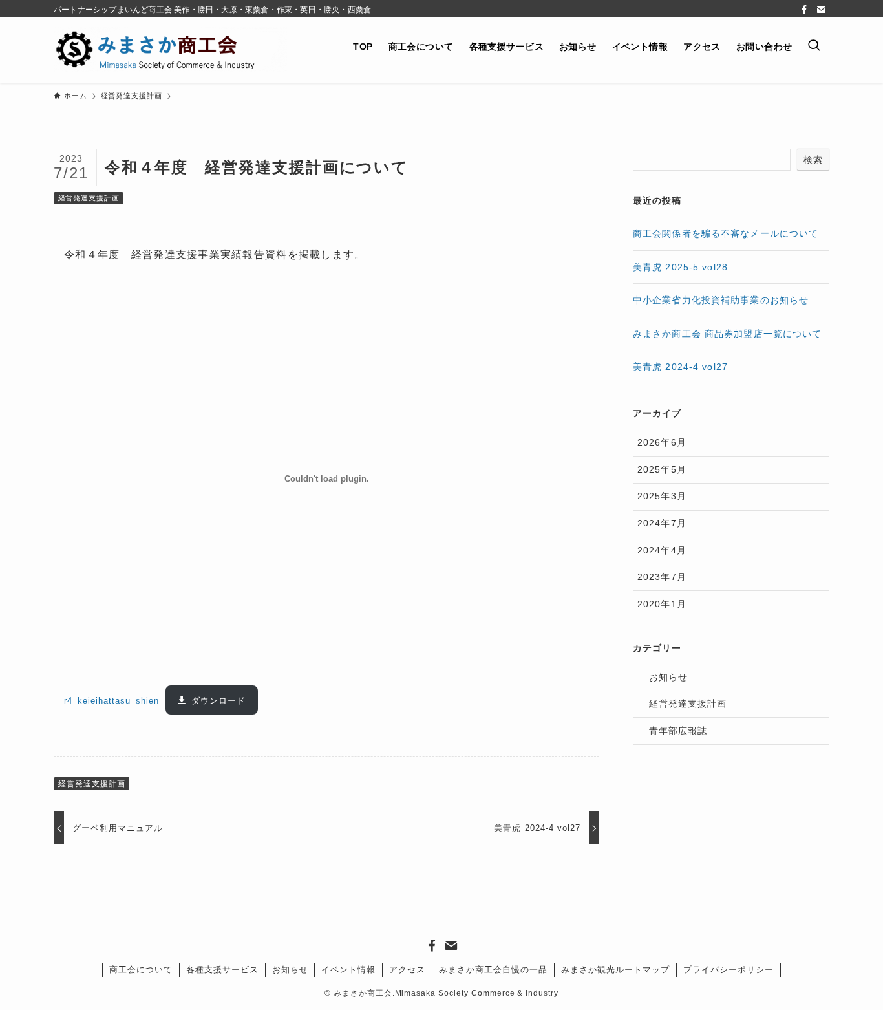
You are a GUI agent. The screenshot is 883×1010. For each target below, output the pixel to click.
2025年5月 (661, 469)
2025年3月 (661, 496)
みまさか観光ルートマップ (615, 969)
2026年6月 (661, 442)
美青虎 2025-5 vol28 (680, 267)
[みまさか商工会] (170, 49)
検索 (813, 160)
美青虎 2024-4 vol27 (680, 366)
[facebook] (804, 10)
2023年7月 (661, 577)
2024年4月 (661, 550)
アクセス (407, 969)
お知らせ (668, 677)
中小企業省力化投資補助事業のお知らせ (721, 300)
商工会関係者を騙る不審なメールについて (725, 233)
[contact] (821, 10)
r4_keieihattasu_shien (112, 700)
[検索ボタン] (814, 46)
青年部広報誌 (678, 730)
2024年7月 (661, 523)
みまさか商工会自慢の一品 (493, 969)
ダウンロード (218, 700)
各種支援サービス (222, 969)
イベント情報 (348, 969)
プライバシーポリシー (728, 969)
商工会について (141, 969)
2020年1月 (661, 604)
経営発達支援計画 (89, 198)
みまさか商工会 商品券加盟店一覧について (727, 333)
